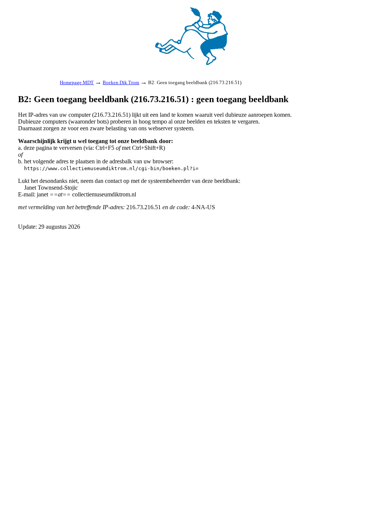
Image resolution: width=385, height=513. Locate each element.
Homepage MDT (77, 82)
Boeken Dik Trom (121, 82)
